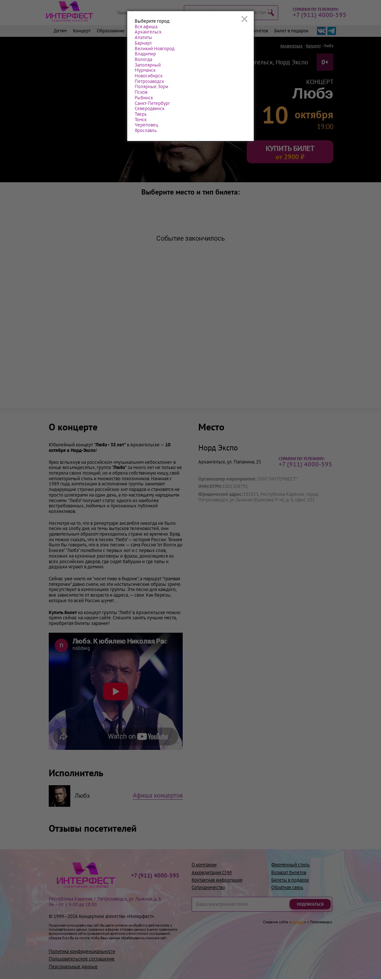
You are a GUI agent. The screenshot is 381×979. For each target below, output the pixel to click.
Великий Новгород (155, 49)
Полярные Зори (151, 87)
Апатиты (143, 38)
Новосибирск (149, 76)
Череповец (146, 125)
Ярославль (146, 131)
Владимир (145, 54)
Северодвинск (149, 109)
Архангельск (148, 32)
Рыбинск (144, 98)
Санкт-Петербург (152, 103)
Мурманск (145, 70)
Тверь (141, 114)
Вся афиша (146, 27)
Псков (141, 92)
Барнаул (143, 43)
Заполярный (148, 65)
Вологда (143, 59)
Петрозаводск (149, 81)
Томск (141, 120)
